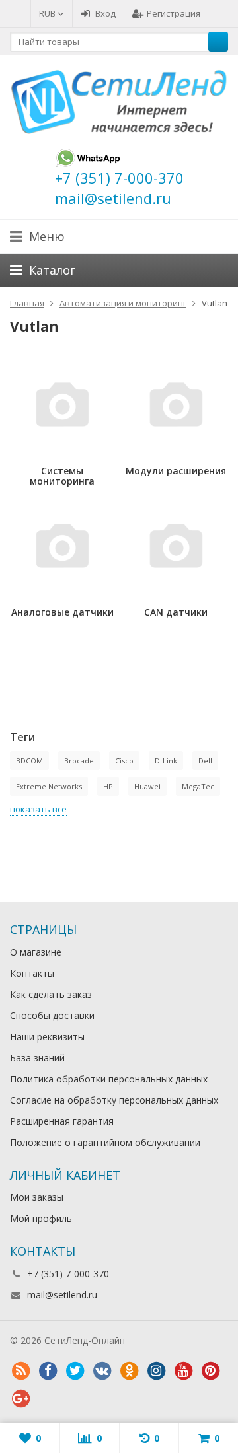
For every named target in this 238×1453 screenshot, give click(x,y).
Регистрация (173, 13)
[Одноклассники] (128, 1371)
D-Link (166, 760)
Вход (105, 13)
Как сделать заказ (51, 994)
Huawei (147, 786)
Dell (205, 760)
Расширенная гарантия (62, 1121)
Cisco (124, 760)
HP (108, 786)
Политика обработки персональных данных (109, 1079)
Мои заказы (36, 1197)
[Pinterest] (210, 1371)
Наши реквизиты (47, 1036)
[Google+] (20, 1398)
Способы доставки (52, 1015)
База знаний (37, 1057)
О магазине (35, 952)
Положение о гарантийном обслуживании (105, 1142)
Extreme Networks (49, 786)
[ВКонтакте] (101, 1371)
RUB (48, 13)
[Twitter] (74, 1371)
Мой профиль (41, 1218)
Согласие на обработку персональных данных (114, 1100)
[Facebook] (47, 1371)
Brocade (79, 760)
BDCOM (29, 760)
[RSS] (20, 1371)
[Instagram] (156, 1371)
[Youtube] (183, 1371)
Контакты (32, 973)
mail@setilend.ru (62, 1295)
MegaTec (198, 786)
